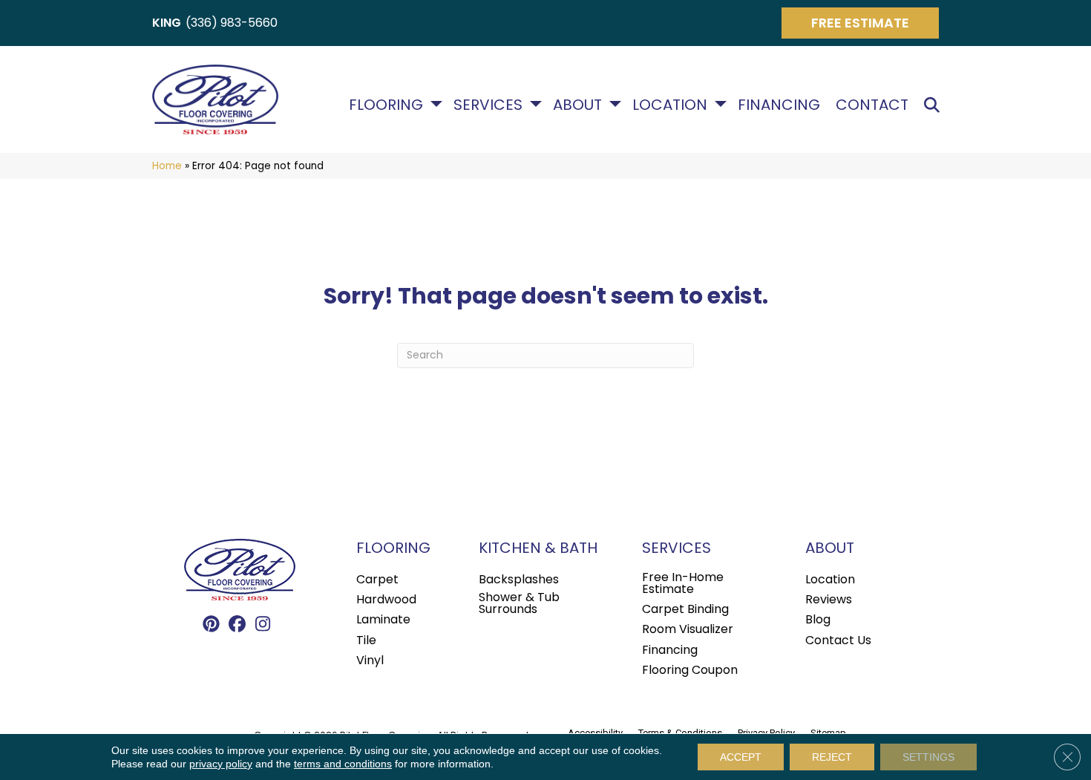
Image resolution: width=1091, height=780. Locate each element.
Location (669, 104)
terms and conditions (343, 764)
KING (166, 22)
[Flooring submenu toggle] (436, 104)
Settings (928, 757)
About (577, 104)
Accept (740, 757)
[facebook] (237, 625)
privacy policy (220, 764)
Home (167, 166)
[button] (935, 105)
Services (487, 104)
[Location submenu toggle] (721, 104)
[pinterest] (211, 625)
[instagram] (263, 625)
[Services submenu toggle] (536, 104)
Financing (779, 104)
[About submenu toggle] (615, 104)
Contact (872, 104)
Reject (832, 757)
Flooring (386, 104)
